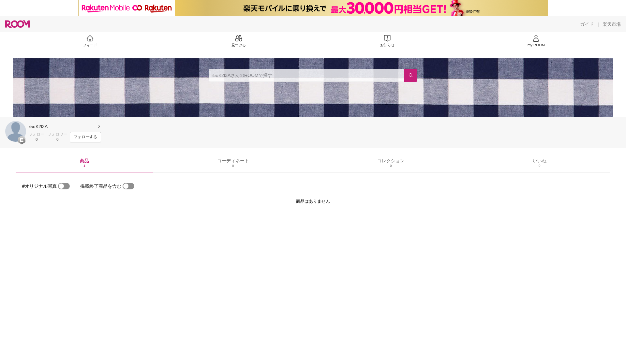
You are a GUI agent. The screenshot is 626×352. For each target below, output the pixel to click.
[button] (15, 131)
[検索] (410, 75)
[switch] (64, 186)
